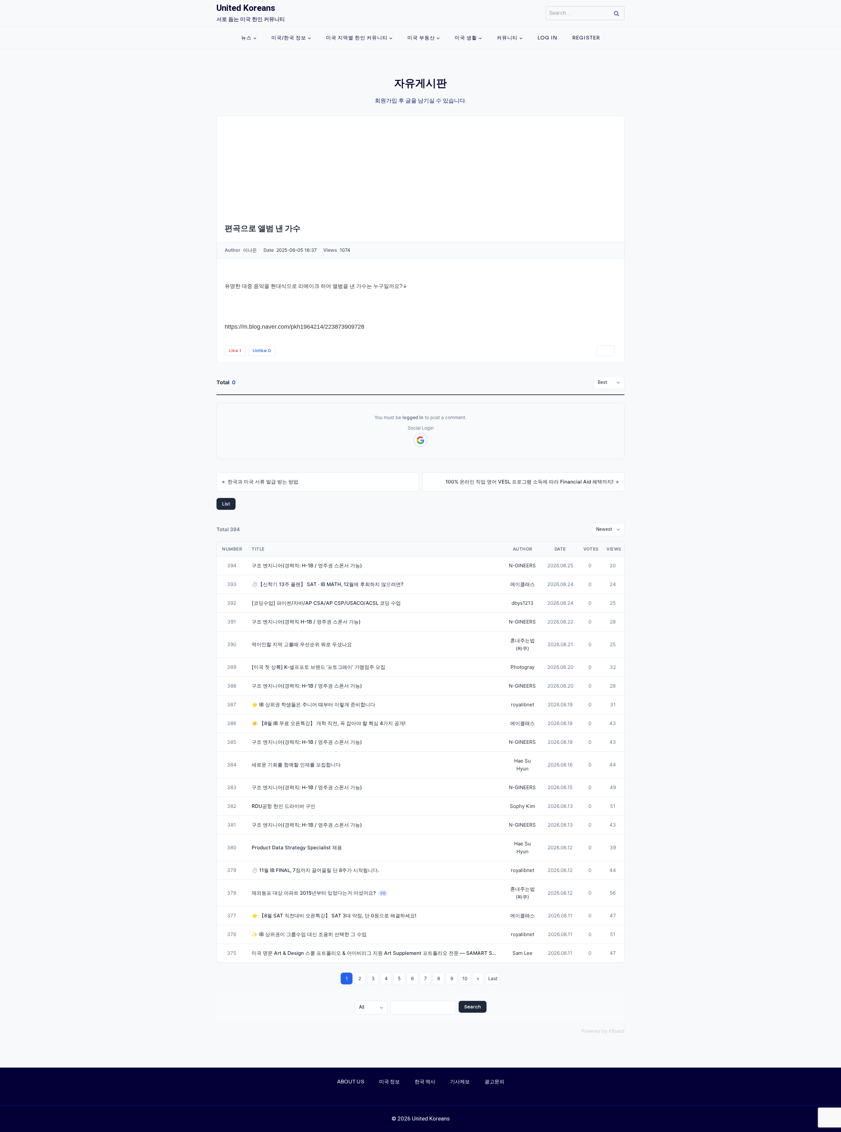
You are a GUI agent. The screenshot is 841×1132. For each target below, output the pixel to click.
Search (472, 1007)
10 (464, 978)
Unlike (262, 350)
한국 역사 (425, 1081)
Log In (547, 38)
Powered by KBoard (603, 1031)
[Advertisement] (420, 165)
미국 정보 (389, 1081)
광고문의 (494, 1081)
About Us (350, 1081)
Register (586, 38)
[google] (420, 440)
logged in (412, 417)
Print (605, 350)
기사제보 (460, 1081)
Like (235, 350)
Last (492, 978)
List (226, 504)
